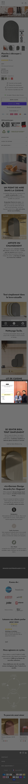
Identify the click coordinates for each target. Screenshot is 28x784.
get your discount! (7, 394)
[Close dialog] (26, 382)
